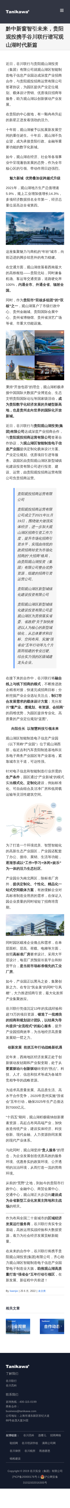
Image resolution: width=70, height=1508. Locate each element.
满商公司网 (49, 1443)
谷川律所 (15, 1450)
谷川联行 (11, 1380)
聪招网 (14, 1443)
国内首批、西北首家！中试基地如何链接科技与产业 (52, 1326)
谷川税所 (29, 1450)
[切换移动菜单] (62, 10)
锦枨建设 (15, 1458)
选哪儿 (42, 1435)
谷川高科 (11, 1385)
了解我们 (12, 1373)
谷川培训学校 (30, 1443)
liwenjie (14, 1290)
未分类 (42, 1290)
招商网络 (55, 1435)
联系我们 (12, 1394)
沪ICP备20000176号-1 (26, 1476)
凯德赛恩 (44, 1450)
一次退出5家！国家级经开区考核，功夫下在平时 (18, 1326)
